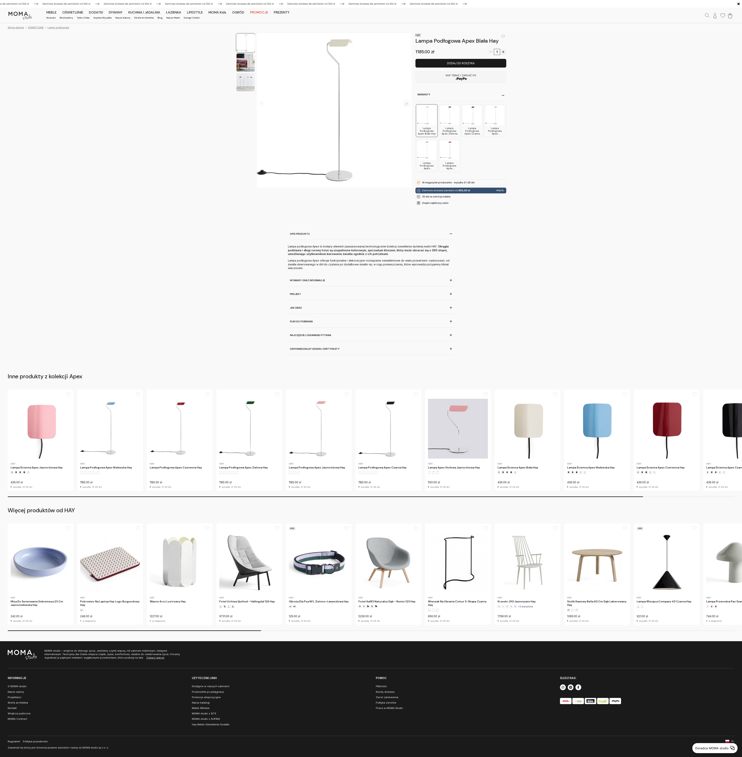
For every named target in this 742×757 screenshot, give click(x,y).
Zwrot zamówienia (387, 697)
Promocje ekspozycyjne (206, 697)
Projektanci (14, 697)
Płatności (381, 686)
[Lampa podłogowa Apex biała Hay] (334, 110)
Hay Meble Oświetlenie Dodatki (210, 724)
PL (732, 741)
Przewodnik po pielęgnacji (208, 691)
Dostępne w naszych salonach (210, 686)
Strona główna (16, 27)
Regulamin (14, 741)
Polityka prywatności (35, 741)
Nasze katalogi (201, 702)
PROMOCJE (259, 12)
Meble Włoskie (200, 708)
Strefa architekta (144, 17)
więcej (500, 190)
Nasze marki (173, 17)
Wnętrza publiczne (19, 713)
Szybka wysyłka (102, 17)
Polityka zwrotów (386, 702)
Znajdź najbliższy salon (435, 203)
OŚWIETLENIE (36, 27)
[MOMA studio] (20, 16)
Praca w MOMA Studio (389, 708)
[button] (406, 103)
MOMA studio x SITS (204, 713)
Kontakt (12, 708)
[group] (40, 440)
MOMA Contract (17, 718)
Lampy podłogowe (58, 27)
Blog (160, 17)
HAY (418, 34)
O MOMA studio (17, 686)
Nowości (51, 17)
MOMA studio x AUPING (206, 718)
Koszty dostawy (385, 691)
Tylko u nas (83, 17)
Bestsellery (66, 17)
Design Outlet (192, 17)
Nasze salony (122, 17)
